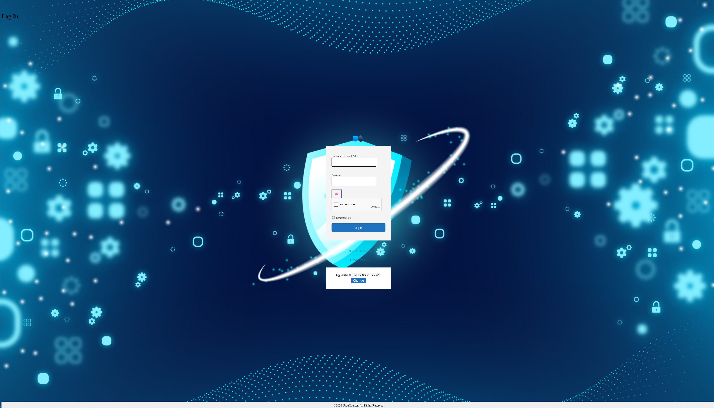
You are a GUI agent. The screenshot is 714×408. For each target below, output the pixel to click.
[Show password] (337, 193)
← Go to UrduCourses (358, 251)
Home (358, 138)
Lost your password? (338, 245)
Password (336, 175)
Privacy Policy (358, 259)
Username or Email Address (346, 156)
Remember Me (343, 217)
